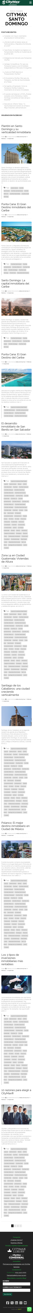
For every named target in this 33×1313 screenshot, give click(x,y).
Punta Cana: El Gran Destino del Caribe (13, 356)
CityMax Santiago (13, 270)
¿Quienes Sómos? (16, 1240)
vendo (25, 545)
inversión (14, 524)
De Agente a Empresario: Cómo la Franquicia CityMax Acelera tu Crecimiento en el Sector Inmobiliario (16, 88)
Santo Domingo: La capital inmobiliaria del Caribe (15, 283)
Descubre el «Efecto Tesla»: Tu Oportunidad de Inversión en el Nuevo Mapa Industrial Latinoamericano (17, 106)
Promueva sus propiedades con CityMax (16, 1264)
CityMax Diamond (8, 492)
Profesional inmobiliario (14, 536)
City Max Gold (7, 487)
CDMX (24, 484)
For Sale (17, 519)
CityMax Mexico (16, 501)
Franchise (23, 519)
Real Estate (24, 539)
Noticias (3, 138)
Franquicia (7, 521)
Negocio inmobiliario (9, 533)
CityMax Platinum (16, 267)
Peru (5, 536)
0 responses (10, 138)
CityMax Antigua (8, 490)
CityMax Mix (25, 501)
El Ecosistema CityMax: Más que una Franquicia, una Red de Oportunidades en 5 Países (17, 80)
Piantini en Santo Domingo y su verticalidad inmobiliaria (16, 129)
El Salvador (18, 513)
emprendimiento (8, 516)
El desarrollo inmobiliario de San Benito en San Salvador (15, 426)
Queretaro (6, 539)
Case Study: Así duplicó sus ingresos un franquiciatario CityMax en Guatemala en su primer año (18, 52)
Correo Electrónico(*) (12, 1287)
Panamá (25, 533)
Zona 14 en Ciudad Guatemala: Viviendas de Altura (15, 558)
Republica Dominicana (23, 272)
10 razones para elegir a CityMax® (16, 1092)
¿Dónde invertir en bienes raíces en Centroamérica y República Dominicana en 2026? (17, 44)
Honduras (21, 521)
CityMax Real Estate (15, 193)
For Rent (11, 519)
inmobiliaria (7, 524)
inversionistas (7, 527)
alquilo (6, 484)
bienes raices (14, 188)
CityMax (15, 487)
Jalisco (14, 527)
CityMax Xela (7, 510)
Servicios (16, 1267)
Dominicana (10, 513)
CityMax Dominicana (16, 264)
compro (21, 510)
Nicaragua (18, 533)
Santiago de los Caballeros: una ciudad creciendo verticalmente (15, 690)
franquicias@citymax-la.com (16, 1275)
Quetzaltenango (15, 539)
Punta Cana (13, 272)
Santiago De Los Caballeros (15, 545)
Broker (19, 484)
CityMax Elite (19, 495)
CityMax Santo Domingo (21, 416)
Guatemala (14, 521)
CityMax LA (14, 498)
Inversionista (21, 524)
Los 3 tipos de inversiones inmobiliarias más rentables (12, 959)
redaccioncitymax (21, 136)
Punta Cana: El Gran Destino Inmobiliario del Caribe (16, 207)
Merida (12, 530)
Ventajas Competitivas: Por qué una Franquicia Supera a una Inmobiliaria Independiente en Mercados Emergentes (18, 66)
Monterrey (24, 530)
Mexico (18, 530)
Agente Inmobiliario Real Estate (19, 407)
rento (5, 542)
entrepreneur (18, 516)
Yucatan (6, 548)
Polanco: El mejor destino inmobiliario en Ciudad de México (15, 826)
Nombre (6, 1281)
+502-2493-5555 (20, 1272)
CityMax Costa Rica (19, 490)
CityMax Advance (23, 487)
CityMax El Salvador (9, 495)
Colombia (15, 510)
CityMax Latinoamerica (17, 191)
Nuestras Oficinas (16, 1243)
